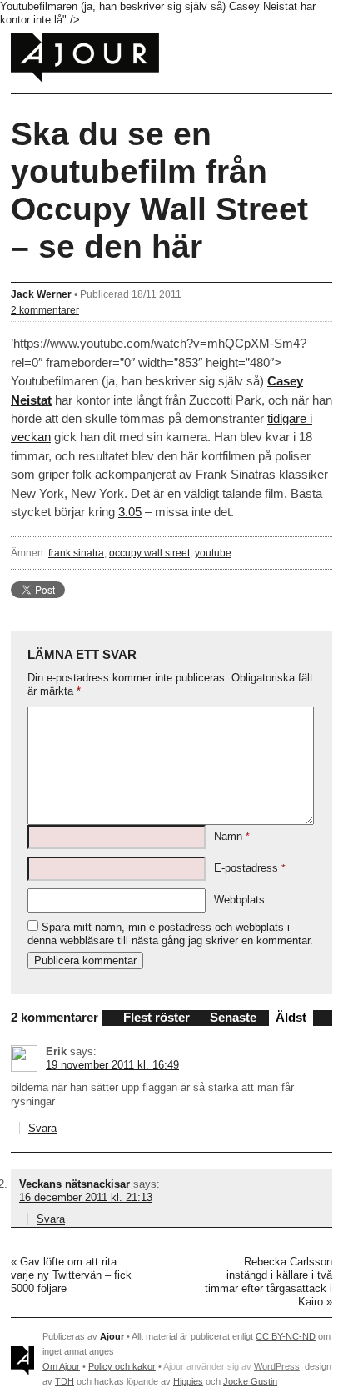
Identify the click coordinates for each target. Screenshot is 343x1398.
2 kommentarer (45, 309)
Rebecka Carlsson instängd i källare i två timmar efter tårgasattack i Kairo (268, 1281)
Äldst (291, 1017)
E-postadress (250, 868)
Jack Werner (41, 294)
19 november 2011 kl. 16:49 (112, 1065)
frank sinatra (76, 552)
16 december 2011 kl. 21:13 (85, 1197)
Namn (232, 836)
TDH (64, 1381)
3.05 (130, 512)
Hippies (188, 1381)
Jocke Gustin (250, 1381)
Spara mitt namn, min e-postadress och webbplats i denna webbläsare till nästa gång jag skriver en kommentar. (170, 934)
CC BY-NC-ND (286, 1336)
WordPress (277, 1366)
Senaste (233, 1017)
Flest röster (156, 1017)
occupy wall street (149, 552)
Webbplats (239, 899)
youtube (213, 552)
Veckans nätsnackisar (74, 1184)
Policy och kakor (122, 1366)
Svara (42, 1128)
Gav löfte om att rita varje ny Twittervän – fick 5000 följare (71, 1275)
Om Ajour (61, 1366)
